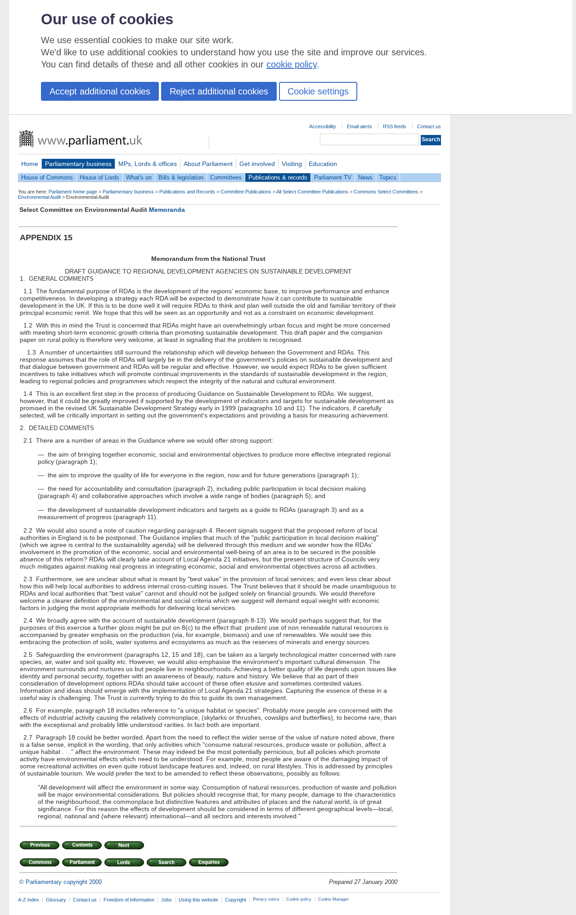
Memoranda (167, 209)
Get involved (257, 163)
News (365, 177)
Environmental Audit (39, 197)
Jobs (166, 899)
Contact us (429, 126)
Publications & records (277, 177)
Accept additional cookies (100, 91)
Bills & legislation (180, 177)
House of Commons (47, 177)
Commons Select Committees (386, 191)
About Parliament (208, 163)
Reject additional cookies (219, 91)
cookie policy (291, 64)
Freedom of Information (129, 899)
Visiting (292, 163)
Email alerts (359, 126)
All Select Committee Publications (312, 191)
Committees (226, 177)
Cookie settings (318, 91)
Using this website (198, 899)
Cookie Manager (333, 899)
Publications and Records (187, 191)
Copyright (235, 899)
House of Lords (99, 177)
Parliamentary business (78, 163)
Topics (387, 177)
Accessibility (322, 126)
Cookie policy (298, 899)
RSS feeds (394, 126)
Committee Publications (245, 191)
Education (323, 163)
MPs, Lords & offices (147, 163)
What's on (139, 177)
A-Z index (28, 899)
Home (29, 163)
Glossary (56, 899)
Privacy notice (266, 899)
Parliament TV (332, 177)
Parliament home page (73, 191)
